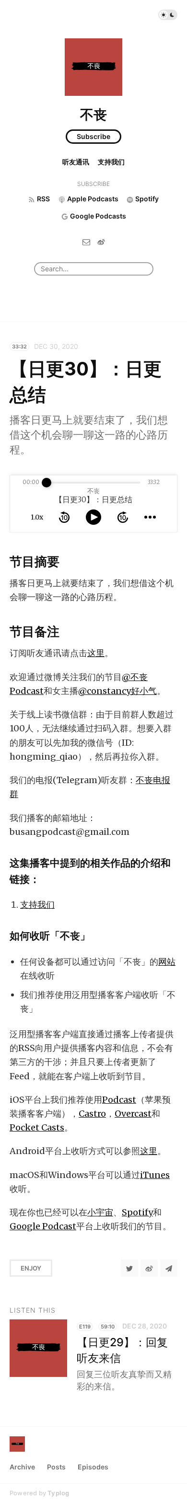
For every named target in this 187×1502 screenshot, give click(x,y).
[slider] (46, 482)
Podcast (119, 1099)
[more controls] (150, 517)
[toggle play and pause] (93, 517)
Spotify (137, 1212)
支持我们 (111, 162)
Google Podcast (43, 1226)
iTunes (155, 1174)
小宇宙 (100, 1212)
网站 (166, 961)
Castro (92, 1113)
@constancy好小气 (117, 690)
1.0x (37, 517)
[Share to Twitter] (129, 1268)
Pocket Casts (37, 1127)
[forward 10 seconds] (122, 517)
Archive (22, 1467)
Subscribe (93, 136)
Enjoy (31, 1268)
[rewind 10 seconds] (64, 517)
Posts (56, 1467)
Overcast (133, 1113)
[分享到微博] (149, 1268)
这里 (96, 653)
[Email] (86, 241)
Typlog (58, 1493)
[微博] (101, 241)
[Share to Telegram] (168, 1268)
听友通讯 (75, 162)
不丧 (93, 114)
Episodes (93, 1467)
